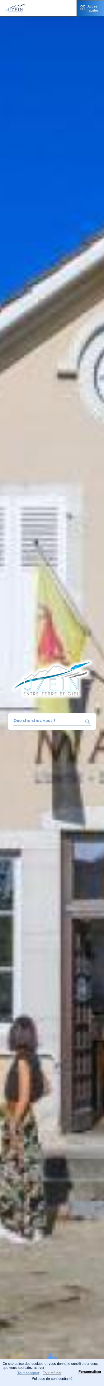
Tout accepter (28, 1373)
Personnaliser (89, 1372)
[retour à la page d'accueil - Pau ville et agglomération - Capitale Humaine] (15, 12)
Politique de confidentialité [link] (52, 1379)
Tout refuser (52, 1373)
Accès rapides (93, 8)
